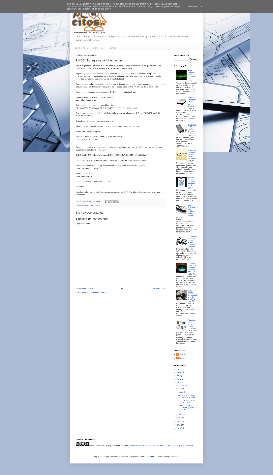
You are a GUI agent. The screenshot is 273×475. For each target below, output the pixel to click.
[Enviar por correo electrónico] (106, 201)
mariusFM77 (151, 457)
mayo (181, 392)
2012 (179, 422)
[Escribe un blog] (109, 201)
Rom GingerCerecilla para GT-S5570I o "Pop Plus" (192, 76)
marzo (181, 414)
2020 (179, 373)
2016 (179, 379)
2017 (179, 376)
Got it (204, 6)
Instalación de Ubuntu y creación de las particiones (192, 154)
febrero (182, 417)
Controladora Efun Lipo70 (192, 127)
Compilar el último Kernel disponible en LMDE (187, 408)
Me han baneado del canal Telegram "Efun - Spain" (191, 183)
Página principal (81, 48)
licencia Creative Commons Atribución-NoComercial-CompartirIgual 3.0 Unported (161, 446)
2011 (179, 425)
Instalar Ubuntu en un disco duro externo (192, 102)
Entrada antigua (159, 288)
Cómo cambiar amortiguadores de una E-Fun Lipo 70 (192, 296)
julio (180, 389)
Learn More (192, 6)
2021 (179, 369)
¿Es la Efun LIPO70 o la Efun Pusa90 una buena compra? (192, 241)
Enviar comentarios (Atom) (97, 292)
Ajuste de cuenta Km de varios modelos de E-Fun (192, 268)
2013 (179, 383)
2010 (179, 428)
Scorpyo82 (183, 358)
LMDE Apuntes (95, 205)
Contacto (113, 48)
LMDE (86, 205)
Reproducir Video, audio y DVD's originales (192, 324)
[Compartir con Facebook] (114, 201)
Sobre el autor (98, 48)
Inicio (123, 288)
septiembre (183, 386)
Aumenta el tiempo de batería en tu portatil (187, 396)
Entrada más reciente (85, 288)
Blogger (176, 457)
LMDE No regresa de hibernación (186, 401)
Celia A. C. (183, 354)
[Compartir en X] (111, 201)
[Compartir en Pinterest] (117, 201)
